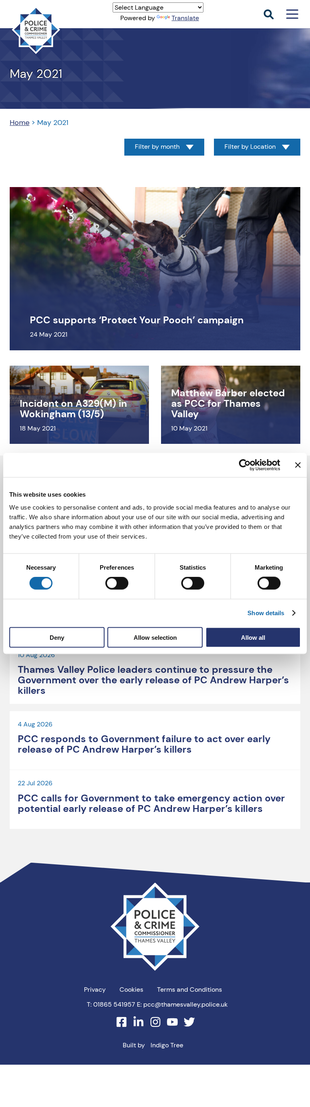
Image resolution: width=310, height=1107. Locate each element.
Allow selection (155, 637)
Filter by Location (250, 147)
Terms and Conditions (189, 989)
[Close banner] (298, 465)
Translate (185, 18)
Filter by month (157, 147)
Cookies (131, 989)
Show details (265, 613)
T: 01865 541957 (111, 1004)
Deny (57, 637)
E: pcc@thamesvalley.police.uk (182, 1004)
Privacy (95, 989)
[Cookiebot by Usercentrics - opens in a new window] (244, 465)
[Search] (268, 14)
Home (19, 122)
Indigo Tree (167, 1045)
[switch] (116, 583)
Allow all (253, 637)
